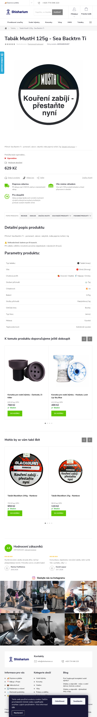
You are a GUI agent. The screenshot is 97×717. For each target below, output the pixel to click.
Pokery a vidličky (42, 692)
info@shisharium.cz (45, 661)
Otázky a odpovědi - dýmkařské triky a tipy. (74, 690)
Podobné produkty (81, 216)
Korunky (39, 682)
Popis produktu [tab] (12, 216)
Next (89, 339)
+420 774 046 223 (72, 661)
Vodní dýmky (41, 678)
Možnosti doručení (15, 163)
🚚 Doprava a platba (12, 3)
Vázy (38, 689)
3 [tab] (49, 423)
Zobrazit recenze (30, 550)
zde (13, 707)
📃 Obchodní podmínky (15, 692)
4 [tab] (51, 423)
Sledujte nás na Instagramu (51, 578)
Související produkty (60, 216)
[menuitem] (15, 22)
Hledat (57, 12)
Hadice (38, 685)
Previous (84, 339)
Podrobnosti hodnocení (35, 44)
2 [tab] (47, 423)
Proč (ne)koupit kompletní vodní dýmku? (75, 679)
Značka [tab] (44, 216)
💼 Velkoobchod (13, 685)
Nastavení (18, 713)
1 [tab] (45, 423)
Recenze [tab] (24, 216)
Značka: (87, 178)
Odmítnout (59, 701)
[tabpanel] (26, 382)
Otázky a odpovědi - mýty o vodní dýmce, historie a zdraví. (75, 685)
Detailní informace (68, 147)
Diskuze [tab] (33, 216)
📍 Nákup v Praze (13, 682)
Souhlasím (77, 701)
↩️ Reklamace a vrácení (15, 688)
